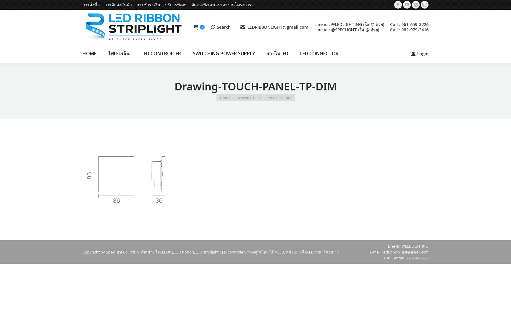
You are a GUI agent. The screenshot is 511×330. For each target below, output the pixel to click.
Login (422, 53)
